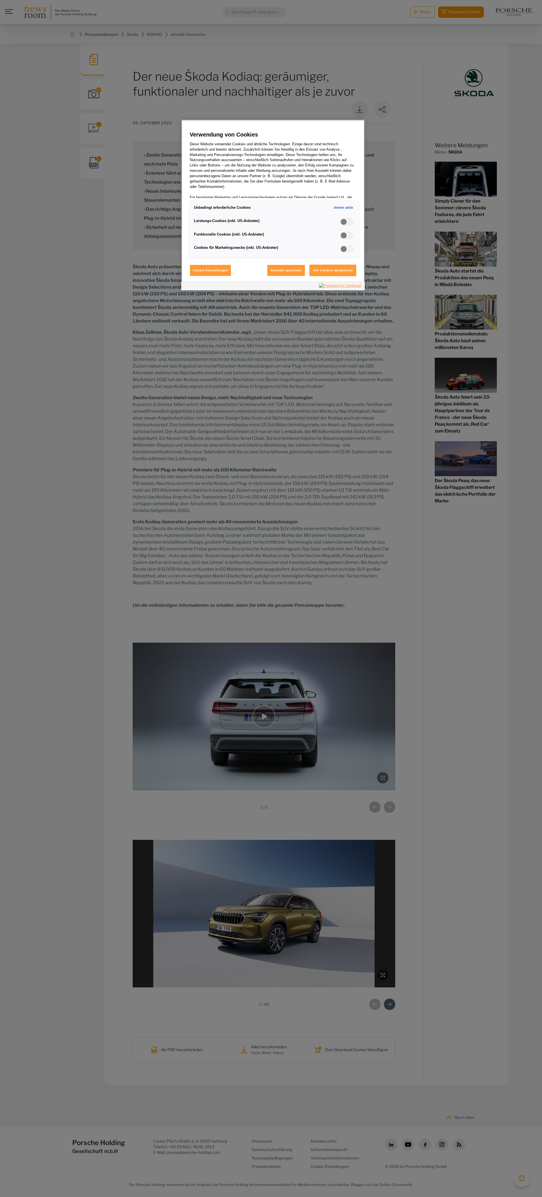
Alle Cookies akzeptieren (332, 270)
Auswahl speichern (286, 270)
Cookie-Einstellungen (210, 270)
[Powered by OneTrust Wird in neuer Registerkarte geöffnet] (340, 286)
